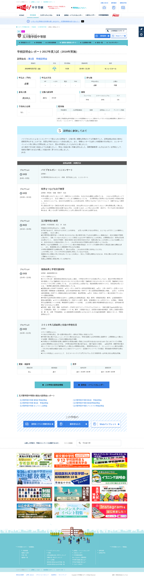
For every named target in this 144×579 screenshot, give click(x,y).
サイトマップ (62, 575)
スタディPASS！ (78, 564)
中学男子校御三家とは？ (79, 560)
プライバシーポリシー (42, 575)
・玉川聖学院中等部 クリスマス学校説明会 (88, 406)
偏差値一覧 (25, 557)
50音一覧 (24, 555)
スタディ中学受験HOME (24, 27)
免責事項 (53, 575)
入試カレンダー (78, 553)
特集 (49, 553)
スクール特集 (51, 560)
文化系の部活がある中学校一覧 (56, 564)
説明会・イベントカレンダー (82, 550)
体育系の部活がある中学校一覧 (56, 562)
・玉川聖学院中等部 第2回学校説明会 (86, 403)
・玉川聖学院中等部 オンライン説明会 (32, 406)
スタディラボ (59, 569)
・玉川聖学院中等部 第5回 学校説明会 (32, 400)
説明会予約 (102, 553)
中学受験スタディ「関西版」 (119, 547)
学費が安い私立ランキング (54, 557)
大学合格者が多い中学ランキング (56, 555)
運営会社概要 (20, 575)
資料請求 (101, 550)
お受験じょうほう (35, 2)
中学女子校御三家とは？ (79, 562)
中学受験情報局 (78, 555)
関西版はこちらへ (79, 8)
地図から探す (25, 553)
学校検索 (34, 27)
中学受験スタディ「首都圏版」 (26, 547)
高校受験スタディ (48, 2)
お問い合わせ (30, 575)
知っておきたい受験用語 (79, 557)
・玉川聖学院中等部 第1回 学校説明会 (87, 400)
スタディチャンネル (54, 550)
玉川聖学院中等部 (42, 27)
